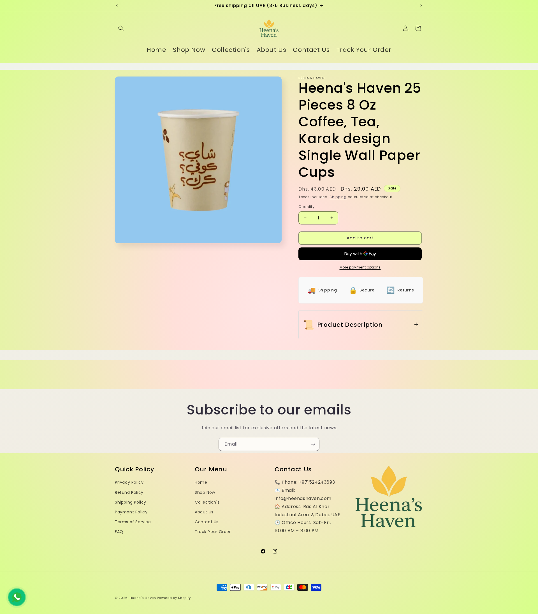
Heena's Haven (143, 598)
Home (201, 482)
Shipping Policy (130, 502)
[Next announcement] (421, 5)
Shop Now (205, 492)
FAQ (119, 531)
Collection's (207, 502)
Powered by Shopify (174, 598)
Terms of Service (133, 522)
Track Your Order (213, 531)
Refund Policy (129, 492)
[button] (121, 28)
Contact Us (207, 522)
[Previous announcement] (117, 5)
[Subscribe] (313, 444)
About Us (204, 512)
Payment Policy (131, 512)
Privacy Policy (129, 482)
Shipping (338, 196)
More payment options (360, 267)
